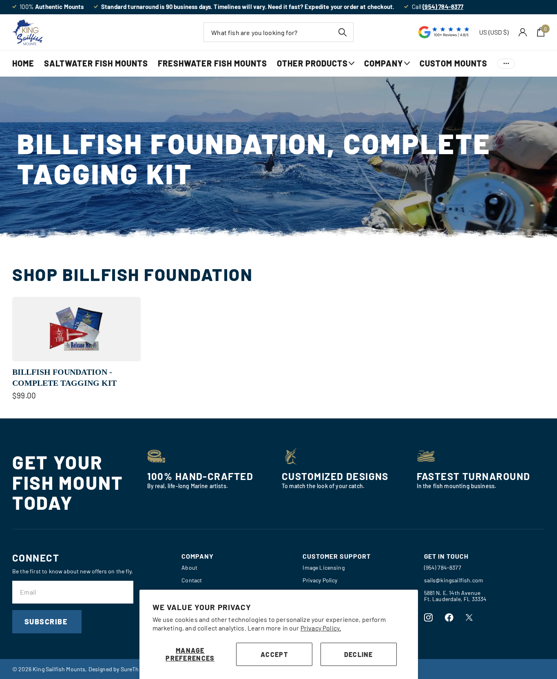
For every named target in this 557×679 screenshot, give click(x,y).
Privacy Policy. (321, 628)
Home (23, 63)
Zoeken (342, 32)
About (189, 567)
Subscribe (46, 621)
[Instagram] (428, 617)
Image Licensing (323, 567)
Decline (358, 654)
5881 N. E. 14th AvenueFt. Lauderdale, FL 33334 (455, 595)
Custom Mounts (453, 63)
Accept (274, 654)
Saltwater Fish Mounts (96, 63)
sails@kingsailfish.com (454, 580)
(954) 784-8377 (442, 567)
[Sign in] (523, 32)
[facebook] (449, 617)
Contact (191, 580)
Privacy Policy (320, 580)
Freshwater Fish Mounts (212, 63)
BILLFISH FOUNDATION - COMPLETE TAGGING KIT (64, 377)
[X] (469, 617)
